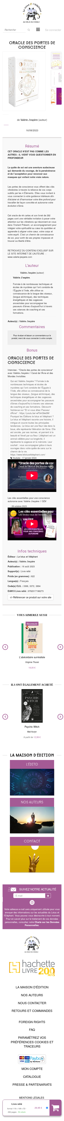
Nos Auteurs (32, 995)
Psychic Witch (32, 726)
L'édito (32, 764)
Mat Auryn (32, 731)
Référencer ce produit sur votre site (31, 597)
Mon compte (32, 1068)
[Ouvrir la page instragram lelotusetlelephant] (32, 902)
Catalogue (32, 1076)
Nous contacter (32, 1003)
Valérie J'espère (29, 119)
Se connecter (53, 30)
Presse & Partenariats (32, 1084)
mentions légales (31, 1097)
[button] (24, 81)
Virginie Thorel (32, 662)
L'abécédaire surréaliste (32, 657)
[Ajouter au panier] (55, 1108)
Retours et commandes (32, 1010)
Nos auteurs (32, 802)
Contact (32, 841)
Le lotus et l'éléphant (27, 556)
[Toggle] (38, 29)
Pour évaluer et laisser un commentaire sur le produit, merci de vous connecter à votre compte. (32, 336)
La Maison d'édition (32, 987)
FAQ (32, 1029)
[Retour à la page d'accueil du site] (32, 13)
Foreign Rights (32, 1021)
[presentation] (4, 647)
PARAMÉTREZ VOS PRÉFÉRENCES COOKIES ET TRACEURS (32, 1041)
